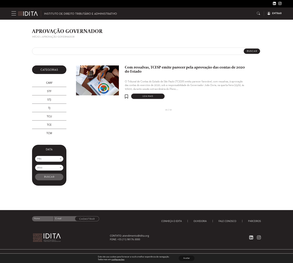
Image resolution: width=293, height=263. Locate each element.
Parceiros (254, 221)
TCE (49, 124)
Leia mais (148, 96)
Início (36, 37)
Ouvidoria (200, 221)
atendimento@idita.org (135, 235)
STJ (49, 99)
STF (49, 91)
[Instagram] (279, 4)
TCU (49, 116)
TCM (49, 133)
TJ (49, 108)
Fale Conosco (227, 221)
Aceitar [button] (186, 258)
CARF (49, 83)
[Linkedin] (273, 4)
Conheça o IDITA (171, 221)
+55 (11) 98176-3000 (128, 239)
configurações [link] (117, 260)
